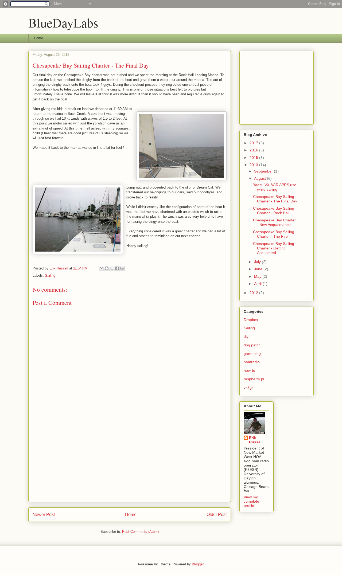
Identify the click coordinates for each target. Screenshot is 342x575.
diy (246, 336)
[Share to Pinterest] (122, 268)
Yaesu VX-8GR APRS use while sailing (274, 187)
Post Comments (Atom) (140, 532)
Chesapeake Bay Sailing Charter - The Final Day (275, 198)
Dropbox (251, 320)
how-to (249, 370)
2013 (254, 165)
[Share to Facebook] (116, 268)
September (264, 171)
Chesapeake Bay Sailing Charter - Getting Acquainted (273, 248)
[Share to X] (111, 268)
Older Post (217, 514)
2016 (254, 150)
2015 (254, 157)
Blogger (197, 564)
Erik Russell (256, 440)
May (258, 276)
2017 (254, 143)
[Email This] (101, 268)
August (260, 178)
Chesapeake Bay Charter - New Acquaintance (274, 222)
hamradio (252, 362)
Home (38, 38)
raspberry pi (254, 379)
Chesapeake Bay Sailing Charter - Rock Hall (273, 210)
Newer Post (44, 514)
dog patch (252, 345)
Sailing (50, 275)
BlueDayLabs (63, 22)
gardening (252, 353)
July (258, 262)
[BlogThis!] (106, 268)
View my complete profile (251, 501)
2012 (254, 293)
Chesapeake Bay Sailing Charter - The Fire (273, 234)
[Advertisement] (130, 464)
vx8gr (248, 387)
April (258, 283)
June (258, 269)
